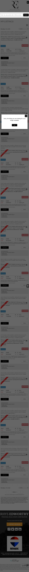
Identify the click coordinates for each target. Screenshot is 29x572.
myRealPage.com (14, 561)
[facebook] (9, 529)
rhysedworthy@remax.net (14, 11)
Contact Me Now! (14, 524)
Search (26, 15)
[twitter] (12, 529)
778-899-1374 (4, 64)
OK (14, 125)
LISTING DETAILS (5, 58)
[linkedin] (16, 529)
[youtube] (19, 529)
